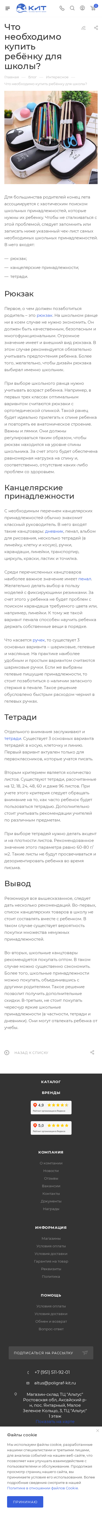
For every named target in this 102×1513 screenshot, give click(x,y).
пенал (84, 578)
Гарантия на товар (51, 1261)
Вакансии (51, 1186)
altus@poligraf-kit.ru (55, 1382)
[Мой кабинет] (82, 8)
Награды (51, 1209)
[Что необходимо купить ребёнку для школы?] (51, 137)
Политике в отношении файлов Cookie (42, 1488)
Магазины (51, 1238)
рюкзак (44, 315)
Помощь (51, 1295)
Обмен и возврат (51, 1321)
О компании (51, 1163)
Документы (51, 1201)
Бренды (51, 1092)
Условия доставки (51, 1253)
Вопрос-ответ (51, 1329)
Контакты (51, 1193)
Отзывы (51, 1178)
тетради (12, 738)
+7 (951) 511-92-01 (52, 1372)
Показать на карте (55, 1421)
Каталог (51, 1082)
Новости (51, 1170)
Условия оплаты (51, 1246)
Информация (51, 1227)
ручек (39, 640)
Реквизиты (51, 1269)
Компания (51, 1152)
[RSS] (83, 27)
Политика (51, 1276)
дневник (54, 531)
